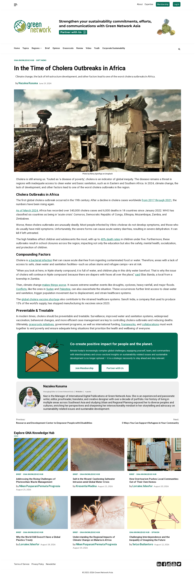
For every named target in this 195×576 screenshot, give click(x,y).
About (140, 4)
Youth (96, 48)
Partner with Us (115, 368)
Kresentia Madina (86, 486)
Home (17, 48)
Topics (26, 48)
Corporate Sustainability (113, 48)
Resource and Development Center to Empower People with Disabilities (54, 421)
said (137, 274)
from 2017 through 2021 (157, 200)
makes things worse (54, 284)
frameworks (128, 324)
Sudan (50, 289)
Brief (47, 48)
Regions (36, 48)
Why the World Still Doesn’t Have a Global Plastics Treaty (41, 512)
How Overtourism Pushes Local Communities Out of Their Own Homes (154, 454)
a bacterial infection (40, 260)
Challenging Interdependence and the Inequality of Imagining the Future (154, 512)
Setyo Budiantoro (142, 544)
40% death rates (110, 239)
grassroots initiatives (41, 324)
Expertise (149, 4)
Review (79, 48)
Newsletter (51, 564)
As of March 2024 (27, 210)
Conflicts (21, 289)
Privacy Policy (38, 564)
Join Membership (84, 368)
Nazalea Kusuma (28, 83)
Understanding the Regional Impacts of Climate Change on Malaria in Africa (97, 512)
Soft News (41, 60)
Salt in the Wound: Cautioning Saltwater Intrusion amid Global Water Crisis (97, 454)
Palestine (65, 289)
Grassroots (68, 48)
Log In (176, 4)
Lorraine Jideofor (142, 486)
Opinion (56, 48)
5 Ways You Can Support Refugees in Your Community (150, 421)
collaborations (150, 324)
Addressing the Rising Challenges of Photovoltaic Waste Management (41, 454)
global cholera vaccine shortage (40, 299)
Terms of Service (21, 564)
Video (88, 48)
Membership (162, 4)
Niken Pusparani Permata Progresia (39, 486)
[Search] (179, 49)
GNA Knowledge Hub (24, 60)
